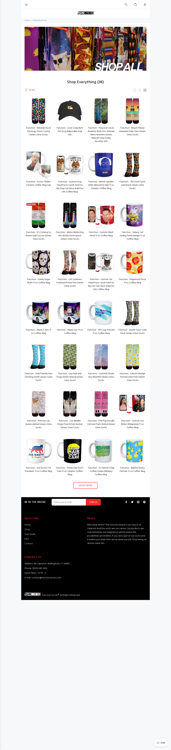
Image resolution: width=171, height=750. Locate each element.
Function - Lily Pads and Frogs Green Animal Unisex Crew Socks (70, 377)
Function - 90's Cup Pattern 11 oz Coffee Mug (101, 331)
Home (27, 20)
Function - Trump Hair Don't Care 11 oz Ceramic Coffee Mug (69, 471)
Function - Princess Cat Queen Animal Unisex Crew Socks (38, 424)
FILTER (32, 90)
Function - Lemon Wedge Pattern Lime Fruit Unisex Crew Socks (132, 377)
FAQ (27, 539)
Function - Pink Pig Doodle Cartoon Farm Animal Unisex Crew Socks (101, 424)
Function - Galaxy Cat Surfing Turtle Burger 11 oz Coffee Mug (132, 235)
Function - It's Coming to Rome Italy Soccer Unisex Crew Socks (38, 235)
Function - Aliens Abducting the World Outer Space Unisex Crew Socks (70, 235)
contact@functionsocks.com (46, 578)
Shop (27, 529)
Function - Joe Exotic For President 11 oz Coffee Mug (38, 469)
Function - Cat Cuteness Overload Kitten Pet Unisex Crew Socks (69, 282)
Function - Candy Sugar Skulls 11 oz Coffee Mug (38, 281)
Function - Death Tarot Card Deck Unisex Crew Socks (132, 331)
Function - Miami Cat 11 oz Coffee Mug (70, 331)
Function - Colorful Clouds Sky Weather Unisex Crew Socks (101, 377)
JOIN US (93, 502)
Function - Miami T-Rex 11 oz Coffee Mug (38, 331)
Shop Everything (40, 20)
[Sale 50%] (39, 215)
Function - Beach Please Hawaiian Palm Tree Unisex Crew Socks (132, 131)
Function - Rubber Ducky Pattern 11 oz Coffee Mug (132, 469)
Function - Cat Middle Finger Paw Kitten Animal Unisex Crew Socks (69, 424)
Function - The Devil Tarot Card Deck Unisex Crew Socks (132, 185)
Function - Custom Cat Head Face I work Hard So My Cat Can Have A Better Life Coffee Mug (101, 284)
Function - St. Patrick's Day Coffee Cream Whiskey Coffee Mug (101, 471)
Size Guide (30, 534)
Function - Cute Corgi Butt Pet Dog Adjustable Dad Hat (70, 131)
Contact (29, 544)
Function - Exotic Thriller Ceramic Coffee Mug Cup (38, 183)
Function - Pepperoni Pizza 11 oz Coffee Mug (132, 281)
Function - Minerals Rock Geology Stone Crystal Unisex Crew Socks (38, 131)
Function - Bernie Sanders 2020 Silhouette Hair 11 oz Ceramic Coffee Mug (101, 185)
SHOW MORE (86, 485)
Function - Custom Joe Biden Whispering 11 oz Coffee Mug (132, 424)
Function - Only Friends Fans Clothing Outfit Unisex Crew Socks (38, 377)
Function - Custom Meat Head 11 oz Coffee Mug (101, 234)
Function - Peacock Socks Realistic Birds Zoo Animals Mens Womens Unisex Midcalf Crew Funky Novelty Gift (101, 134)
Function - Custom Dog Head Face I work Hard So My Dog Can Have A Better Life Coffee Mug (69, 187)
